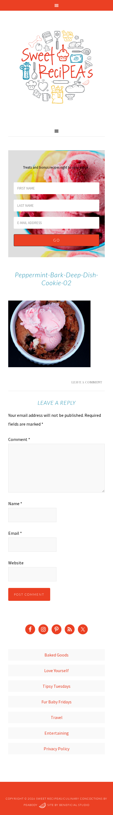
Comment (19, 439)
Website (16, 562)
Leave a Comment (86, 382)
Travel (57, 717)
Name (15, 503)
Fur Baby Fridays (56, 701)
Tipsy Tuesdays (56, 686)
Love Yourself (56, 670)
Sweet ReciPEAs (56, 67)
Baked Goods (56, 655)
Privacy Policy (56, 748)
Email (15, 533)
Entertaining (56, 733)
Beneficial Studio (74, 804)
